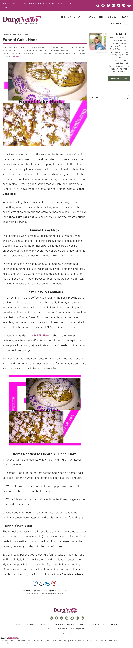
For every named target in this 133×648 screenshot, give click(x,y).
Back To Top (66, 633)
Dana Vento (22, 20)
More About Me (119, 78)
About (23, 3)
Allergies (47, 593)
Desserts (60, 593)
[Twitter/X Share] (41, 583)
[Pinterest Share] (53, 583)
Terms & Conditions (37, 3)
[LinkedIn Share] (47, 583)
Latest (52, 3)
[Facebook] (103, 5)
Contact (14, 3)
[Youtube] (113, 5)
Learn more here (16, 56)
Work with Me (64, 3)
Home (5, 3)
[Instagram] (98, 5)
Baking (53, 593)
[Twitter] (119, 5)
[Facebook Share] (35, 583)
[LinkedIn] (124, 5)
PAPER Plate (41, 335)
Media (6, 7)
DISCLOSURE (13, 638)
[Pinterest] (108, 5)
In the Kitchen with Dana (35, 593)
